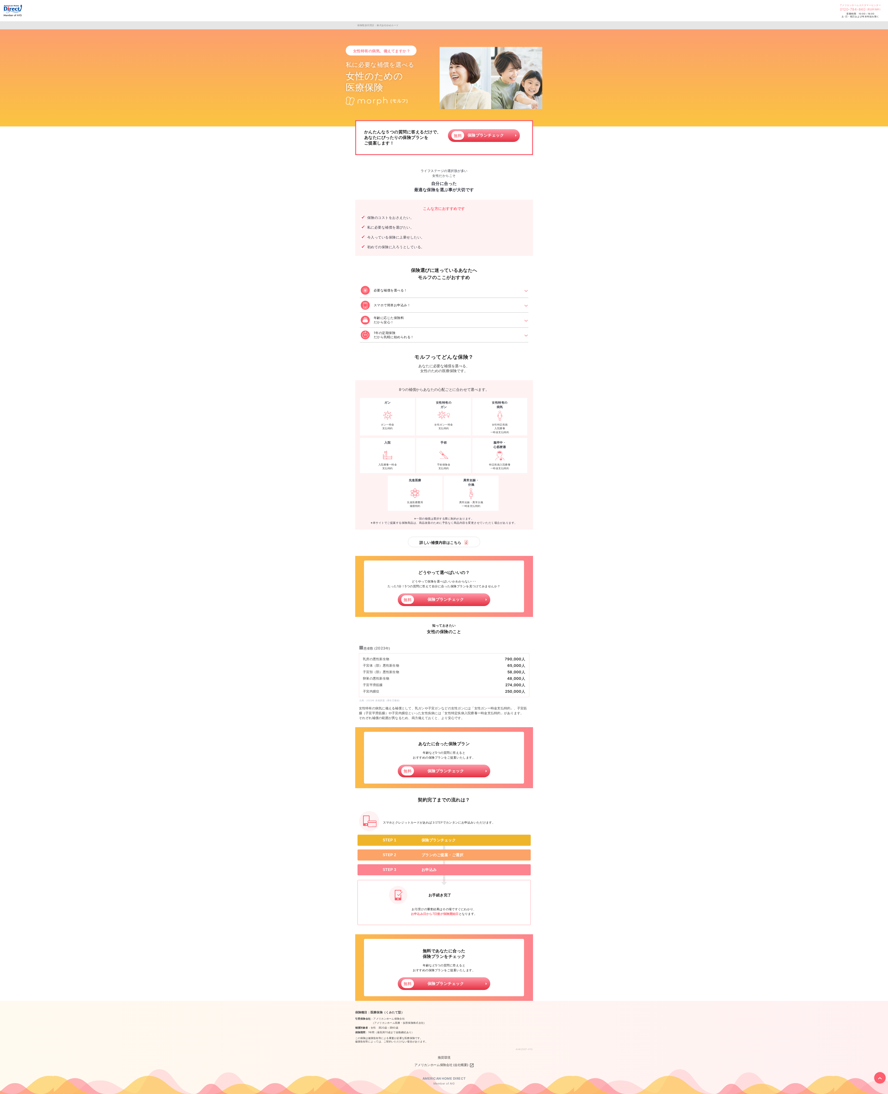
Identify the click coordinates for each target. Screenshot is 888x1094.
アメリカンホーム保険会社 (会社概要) (442, 1065)
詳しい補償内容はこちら (440, 542)
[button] (444, 290)
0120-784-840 (860, 9)
